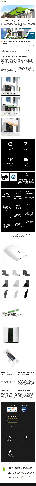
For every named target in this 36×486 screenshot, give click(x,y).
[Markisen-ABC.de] (3, 1)
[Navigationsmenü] (34, 1)
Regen (18, 217)
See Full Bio (21, 477)
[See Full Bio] (23, 477)
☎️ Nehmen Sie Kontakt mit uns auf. (7, 463)
